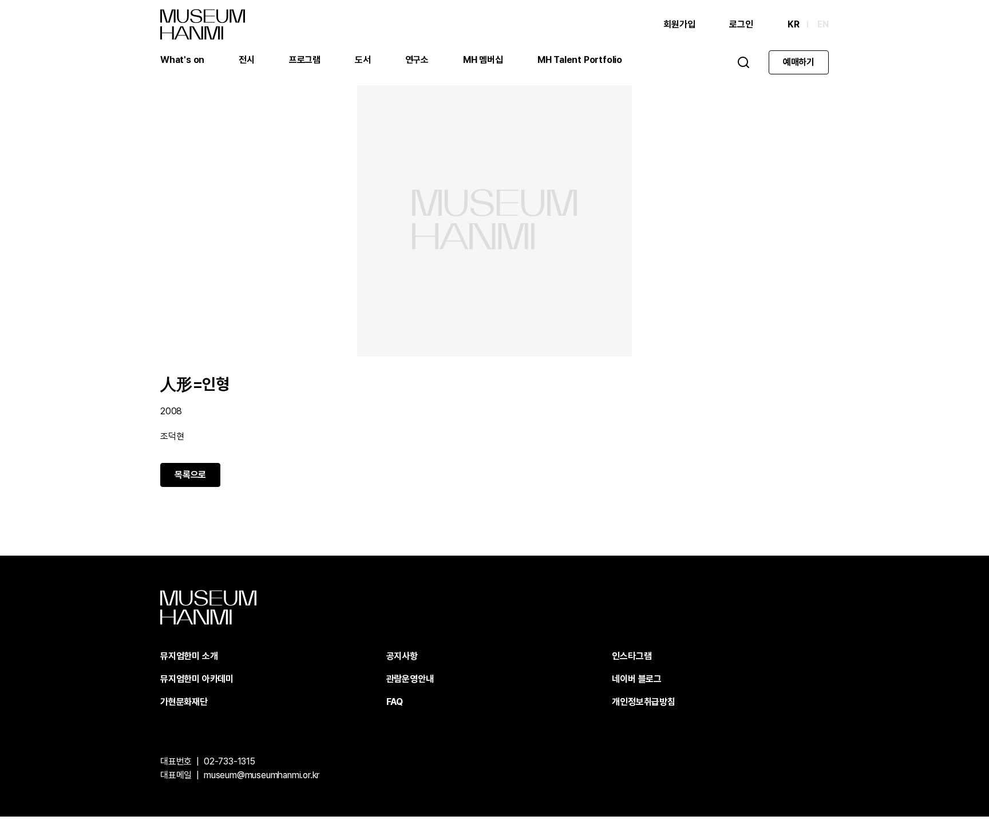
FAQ (394, 701)
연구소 (417, 59)
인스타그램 (631, 656)
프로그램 (305, 59)
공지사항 (402, 656)
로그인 (741, 24)
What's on (182, 59)
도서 (363, 59)
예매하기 (798, 62)
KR (794, 24)
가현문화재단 (184, 701)
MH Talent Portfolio (579, 59)
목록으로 (190, 474)
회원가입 (679, 24)
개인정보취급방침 (643, 701)
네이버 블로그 (637, 679)
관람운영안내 (410, 679)
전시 (247, 59)
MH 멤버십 (483, 59)
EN (823, 24)
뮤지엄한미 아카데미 (197, 679)
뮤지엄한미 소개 (188, 656)
